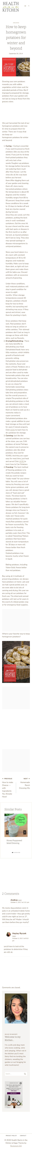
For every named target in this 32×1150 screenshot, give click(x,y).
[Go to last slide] (7, 832)
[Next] (24, 832)
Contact (23, 1135)
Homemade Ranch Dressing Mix (24, 783)
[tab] (12, 852)
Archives (16, 22)
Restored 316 (16, 1146)
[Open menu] (25, 5)
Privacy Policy (11, 1135)
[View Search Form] (29, 6)
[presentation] (16, 825)
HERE (12, 430)
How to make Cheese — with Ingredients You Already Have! (7, 788)
